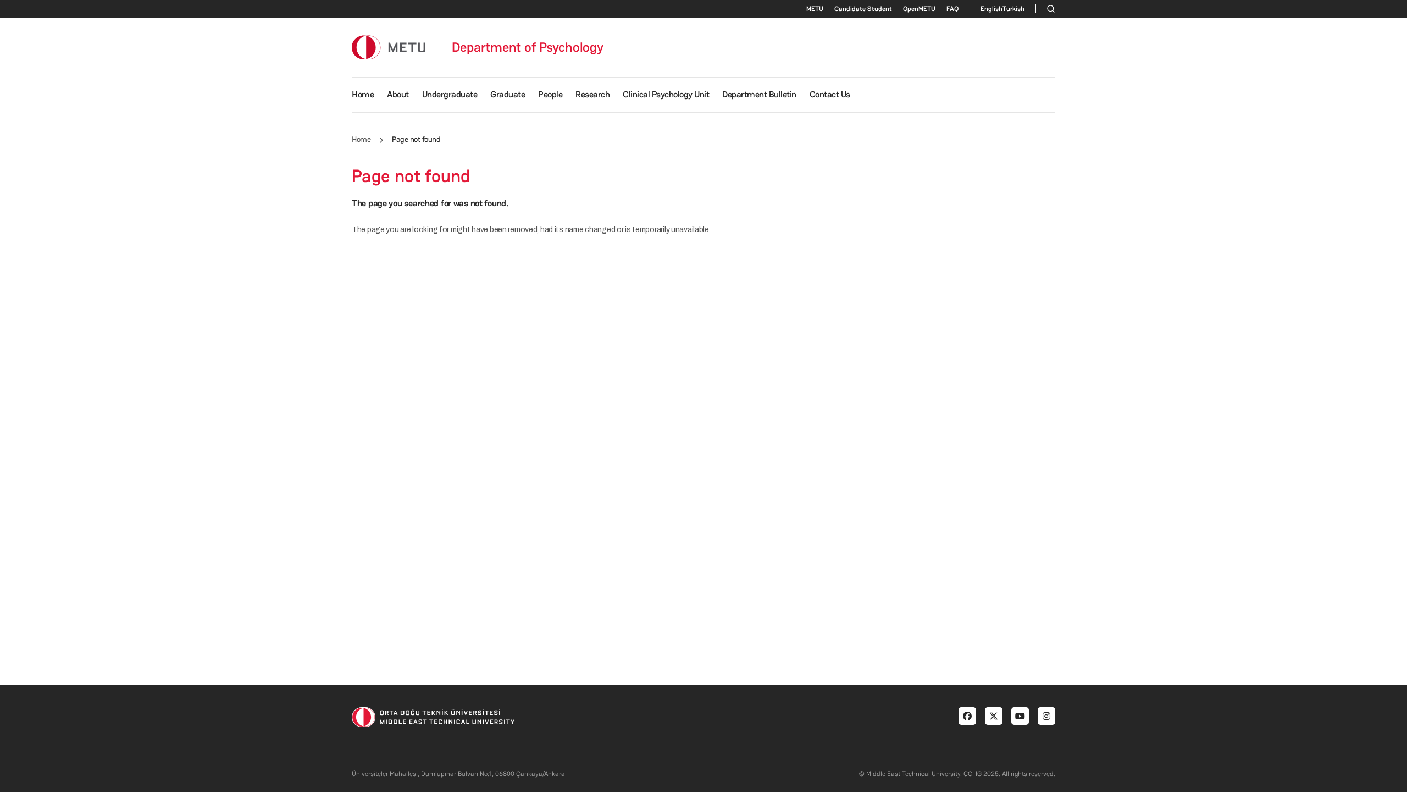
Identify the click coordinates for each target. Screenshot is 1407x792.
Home (363, 94)
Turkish (1013, 8)
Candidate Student (863, 8)
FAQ (952, 8)
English (991, 8)
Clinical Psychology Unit (666, 94)
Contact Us (830, 94)
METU (814, 8)
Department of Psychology (527, 47)
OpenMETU (919, 8)
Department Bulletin (759, 94)
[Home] (388, 47)
